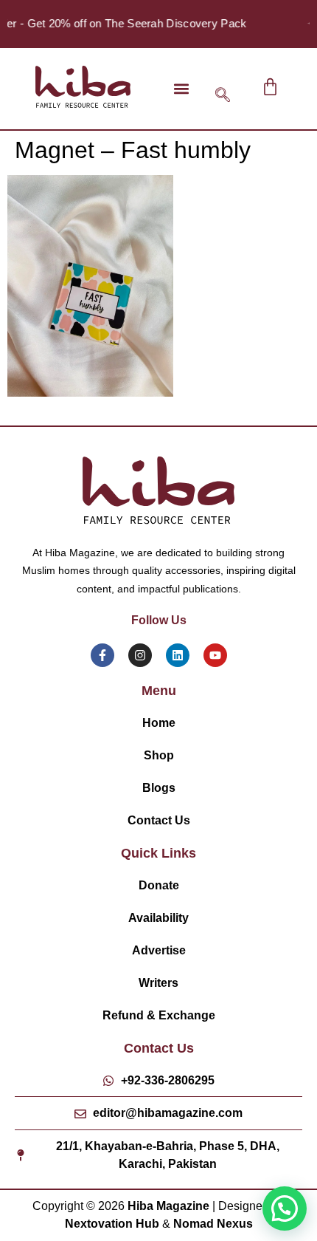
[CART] (270, 86)
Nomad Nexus (213, 1223)
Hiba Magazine (168, 1206)
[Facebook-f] (102, 655)
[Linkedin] (177, 655)
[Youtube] (215, 655)
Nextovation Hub (112, 1223)
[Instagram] (140, 655)
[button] (181, 88)
